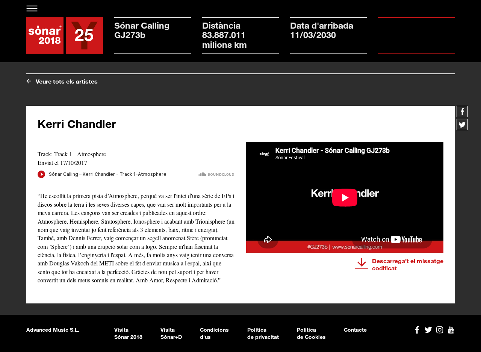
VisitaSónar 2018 (128, 333)
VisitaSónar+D (171, 333)
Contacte (355, 329)
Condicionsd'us (214, 333)
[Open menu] (32, 8)
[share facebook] (462, 111)
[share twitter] (462, 124)
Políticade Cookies (311, 333)
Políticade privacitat (263, 333)
